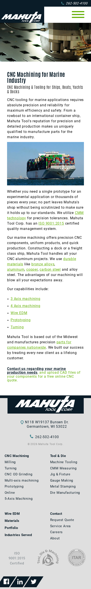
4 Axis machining (25, 306)
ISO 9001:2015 (51, 223)
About (55, 538)
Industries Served (18, 535)
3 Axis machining (25, 299)
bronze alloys (42, 264)
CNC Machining (17, 456)
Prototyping (21, 320)
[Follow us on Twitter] (33, 581)
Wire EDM (19, 313)
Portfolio (11, 528)
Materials (12, 521)
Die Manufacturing (65, 493)
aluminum (15, 269)
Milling (10, 462)
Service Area (60, 526)
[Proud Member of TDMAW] (48, 565)
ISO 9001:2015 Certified (17, 558)
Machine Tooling (63, 462)
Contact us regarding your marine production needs (36, 371)
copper (32, 269)
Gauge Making (61, 480)
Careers (56, 532)
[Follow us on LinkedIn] (20, 581)
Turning (17, 327)
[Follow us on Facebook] (6, 581)
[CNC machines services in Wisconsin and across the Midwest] (45, 404)
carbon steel (50, 269)
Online (10, 493)
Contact (56, 514)
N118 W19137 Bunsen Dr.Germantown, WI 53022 (47, 424)
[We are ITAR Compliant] (76, 565)
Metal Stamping (63, 486)
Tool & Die (58, 456)
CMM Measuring (63, 468)
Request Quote (62, 520)
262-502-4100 (76, 3)
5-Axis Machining (19, 499)
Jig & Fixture (60, 474)
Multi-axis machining (22, 480)
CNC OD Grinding (18, 474)
